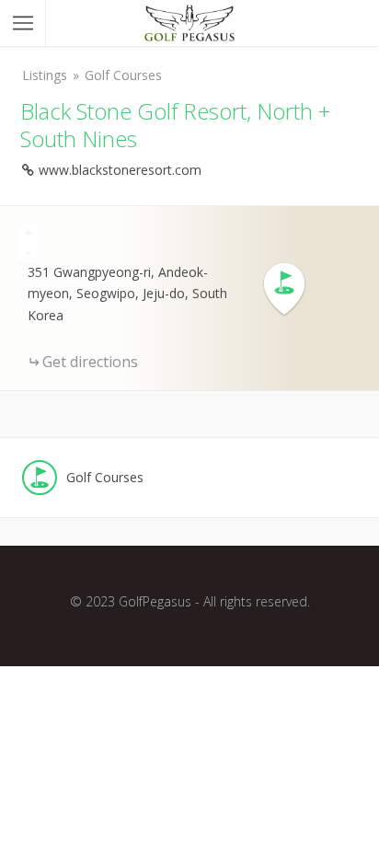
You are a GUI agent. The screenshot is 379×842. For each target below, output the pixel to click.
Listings (44, 75)
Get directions (90, 362)
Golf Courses (123, 75)
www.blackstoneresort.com (120, 170)
